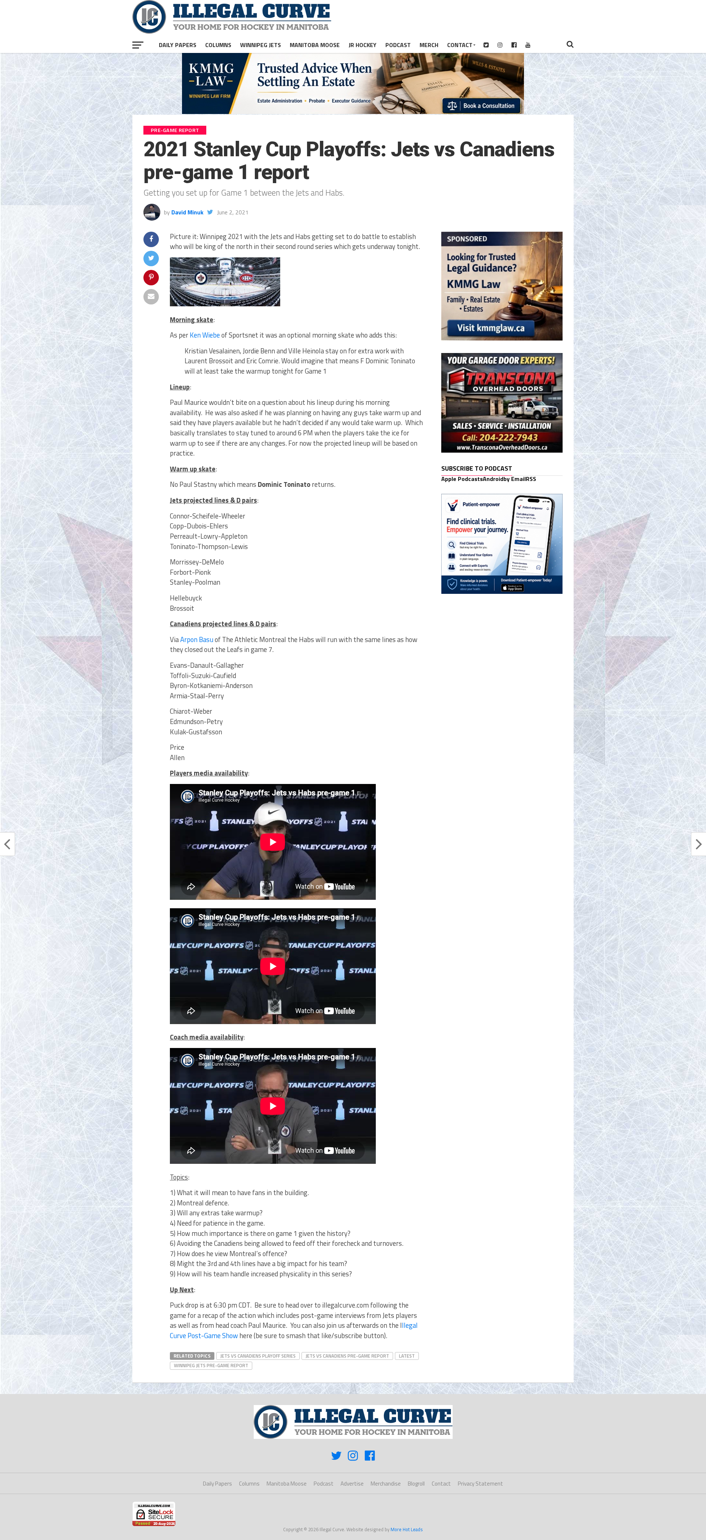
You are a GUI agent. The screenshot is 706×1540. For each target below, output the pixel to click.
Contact (460, 44)
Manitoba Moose (315, 44)
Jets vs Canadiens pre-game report (347, 1355)
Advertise (352, 1483)
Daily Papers (177, 44)
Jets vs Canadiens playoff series (258, 1355)
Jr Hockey (363, 44)
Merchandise (386, 1483)
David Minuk (187, 212)
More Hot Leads (407, 1529)
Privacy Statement (480, 1483)
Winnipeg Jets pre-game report (211, 1365)
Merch (429, 44)
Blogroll (416, 1483)
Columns (218, 44)
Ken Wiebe (205, 335)
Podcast (398, 44)
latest (407, 1355)
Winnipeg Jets (260, 44)
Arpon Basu (196, 639)
